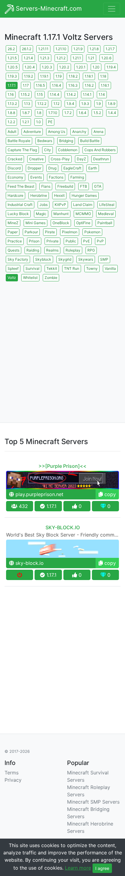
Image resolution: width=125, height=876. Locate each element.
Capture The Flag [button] (22, 150)
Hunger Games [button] (84, 195)
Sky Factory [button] (18, 259)
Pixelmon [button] (69, 232)
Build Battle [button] (90, 140)
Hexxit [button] (59, 195)
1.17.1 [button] (12, 85)
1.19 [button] (59, 76)
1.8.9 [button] (111, 103)
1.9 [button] (98, 103)
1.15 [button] (40, 94)
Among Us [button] (56, 131)
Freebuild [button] (65, 186)
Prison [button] (34, 241)
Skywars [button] (85, 259)
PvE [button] (86, 241)
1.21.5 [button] (12, 58)
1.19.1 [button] (44, 76)
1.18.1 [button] (89, 76)
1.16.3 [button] (73, 85)
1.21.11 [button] (43, 49)
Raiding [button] (32, 250)
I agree (102, 868)
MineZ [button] (13, 223)
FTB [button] (83, 186)
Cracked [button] (15, 159)
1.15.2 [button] (25, 94)
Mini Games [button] (35, 223)
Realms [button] (52, 250)
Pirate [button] (50, 232)
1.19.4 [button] (111, 67)
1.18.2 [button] (73, 76)
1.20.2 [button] (64, 67)
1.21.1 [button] (77, 58)
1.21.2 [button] (61, 58)
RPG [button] (91, 250)
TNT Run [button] (71, 268)
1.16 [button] (11, 94)
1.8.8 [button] (11, 112)
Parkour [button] (31, 232)
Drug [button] (52, 168)
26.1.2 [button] (26, 49)
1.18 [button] (103, 76)
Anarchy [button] (79, 131)
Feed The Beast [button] (21, 186)
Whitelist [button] (30, 277)
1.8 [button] (39, 112)
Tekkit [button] (51, 268)
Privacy (13, 780)
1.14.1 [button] (87, 94)
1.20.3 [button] (47, 67)
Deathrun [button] (101, 159)
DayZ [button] (81, 159)
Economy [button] (15, 177)
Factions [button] (56, 177)
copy (109, 494)
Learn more (78, 868)
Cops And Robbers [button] (100, 150)
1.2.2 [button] (11, 122)
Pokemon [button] (92, 232)
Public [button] (71, 241)
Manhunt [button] (61, 213)
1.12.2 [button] (41, 103)
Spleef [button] (13, 268)
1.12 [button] (56, 103)
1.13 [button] (27, 103)
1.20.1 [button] (81, 67)
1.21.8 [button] (94, 49)
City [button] (47, 150)
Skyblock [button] (43, 259)
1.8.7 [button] (26, 112)
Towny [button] (92, 268)
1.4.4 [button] (112, 112)
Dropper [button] (34, 168)
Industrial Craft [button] (20, 204)
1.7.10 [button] (52, 112)
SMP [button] (104, 259)
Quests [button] (13, 250)
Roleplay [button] (73, 250)
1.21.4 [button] (28, 58)
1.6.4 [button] (82, 112)
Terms (12, 773)
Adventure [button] (32, 131)
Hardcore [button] (15, 195)
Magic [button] (41, 213)
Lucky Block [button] (18, 213)
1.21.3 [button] (44, 58)
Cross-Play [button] (60, 159)
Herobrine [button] (38, 195)
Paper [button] (13, 232)
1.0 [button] (38, 122)
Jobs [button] (43, 204)
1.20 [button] (96, 67)
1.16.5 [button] (40, 85)
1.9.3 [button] (85, 103)
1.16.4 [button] (56, 85)
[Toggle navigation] (111, 9)
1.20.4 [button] (30, 67)
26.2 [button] (11, 49)
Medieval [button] (106, 213)
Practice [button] (15, 241)
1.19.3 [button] (12, 76)
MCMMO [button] (83, 213)
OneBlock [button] (60, 223)
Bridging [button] (66, 140)
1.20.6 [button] (106, 58)
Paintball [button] (104, 223)
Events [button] (36, 177)
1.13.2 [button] (12, 103)
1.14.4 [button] (54, 94)
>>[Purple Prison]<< (62, 466)
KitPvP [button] (60, 204)
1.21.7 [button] (110, 49)
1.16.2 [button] (89, 85)
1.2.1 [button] (25, 122)
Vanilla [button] (110, 268)
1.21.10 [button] (61, 49)
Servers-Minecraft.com (48, 8)
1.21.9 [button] (78, 49)
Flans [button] (45, 186)
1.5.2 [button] (97, 112)
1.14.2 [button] (71, 94)
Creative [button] (36, 159)
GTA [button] (97, 186)
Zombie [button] (51, 277)
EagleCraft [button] (72, 168)
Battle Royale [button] (19, 140)
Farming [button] (77, 177)
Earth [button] (92, 168)
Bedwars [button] (44, 140)
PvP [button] (100, 241)
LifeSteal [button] (106, 204)
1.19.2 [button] (28, 76)
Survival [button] (32, 268)
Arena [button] (98, 131)
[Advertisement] (62, 345)
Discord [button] (14, 168)
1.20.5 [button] (13, 67)
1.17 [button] (26, 85)
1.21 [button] (91, 58)
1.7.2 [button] (68, 112)
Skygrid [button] (64, 259)
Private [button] (52, 241)
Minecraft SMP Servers (93, 802)
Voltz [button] (12, 277)
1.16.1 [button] (105, 85)
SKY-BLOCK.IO (63, 527)
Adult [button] (12, 131)
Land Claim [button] (82, 204)
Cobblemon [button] (67, 150)
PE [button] (50, 122)
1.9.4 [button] (70, 103)
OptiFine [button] (83, 223)
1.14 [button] (102, 94)
